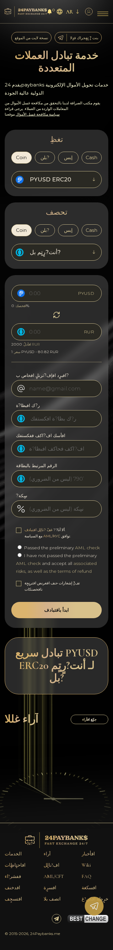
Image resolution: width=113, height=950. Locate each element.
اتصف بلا (52, 899)
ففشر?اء (13, 876)
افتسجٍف (13, 899)
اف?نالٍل (51, 865)
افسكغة (89, 887)
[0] (49, 12)
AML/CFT (54, 876)
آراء (47, 854)
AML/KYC (51, 536)
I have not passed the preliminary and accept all (56, 563)
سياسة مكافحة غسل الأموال (38, 114)
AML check (87, 548)
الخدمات (13, 854)
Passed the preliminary (61, 548)
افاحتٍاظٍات (15, 865)
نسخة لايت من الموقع (31, 37)
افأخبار (88, 854)
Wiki (86, 865)
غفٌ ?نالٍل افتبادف (38, 529)
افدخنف (12, 887)
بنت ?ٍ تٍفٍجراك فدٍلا (84, 37)
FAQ (86, 876)
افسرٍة (50, 887)
